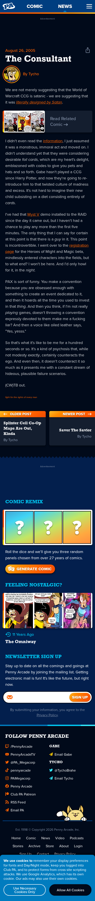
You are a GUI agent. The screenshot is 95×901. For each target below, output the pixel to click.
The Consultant (38, 59)
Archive (34, 845)
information (53, 141)
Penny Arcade (21, 786)
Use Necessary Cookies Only (24, 890)
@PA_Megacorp (23, 762)
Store (50, 845)
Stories (18, 845)
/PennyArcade (21, 746)
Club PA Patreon (23, 794)
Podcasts (77, 838)
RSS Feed (18, 802)
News (45, 838)
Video (60, 838)
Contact (43, 853)
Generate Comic (34, 569)
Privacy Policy (47, 715)
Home (16, 838)
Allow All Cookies (70, 890)
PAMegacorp (20, 778)
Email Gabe (63, 754)
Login (78, 845)
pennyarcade (21, 770)
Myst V (33, 214)
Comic (31, 838)
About (64, 845)
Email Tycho (64, 778)
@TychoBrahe (65, 770)
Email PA (17, 810)
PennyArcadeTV (23, 754)
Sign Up (25, 853)
